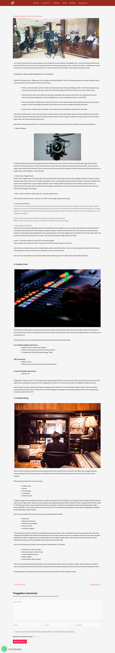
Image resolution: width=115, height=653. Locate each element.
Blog (29, 16)
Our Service (45, 3)
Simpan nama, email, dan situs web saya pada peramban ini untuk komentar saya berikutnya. (45, 632)
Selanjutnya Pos (96, 585)
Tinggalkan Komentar (20, 16)
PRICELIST (72, 3)
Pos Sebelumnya (19, 585)
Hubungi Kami (82, 3)
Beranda (36, 3)
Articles (64, 3)
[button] (46, 3)
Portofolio (56, 3)
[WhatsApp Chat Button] (4, 648)
